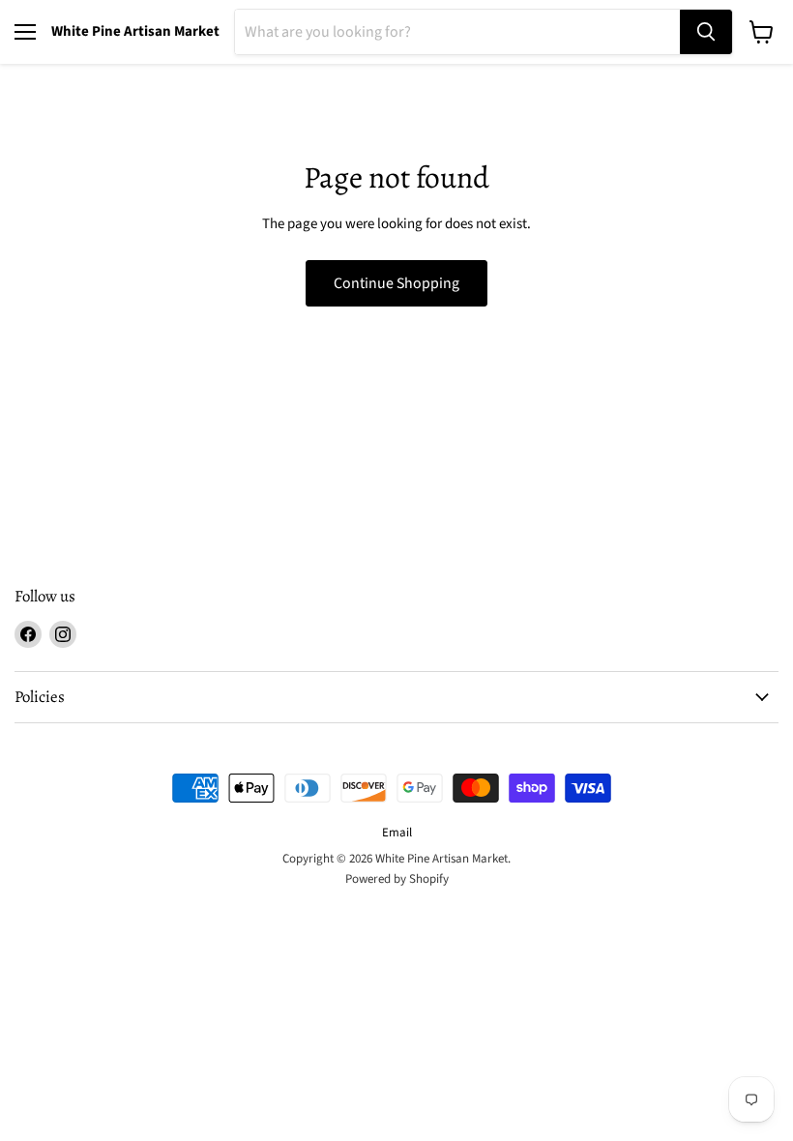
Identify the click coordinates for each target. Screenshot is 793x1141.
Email (397, 832)
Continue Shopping (396, 283)
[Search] (706, 32)
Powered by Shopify (397, 879)
